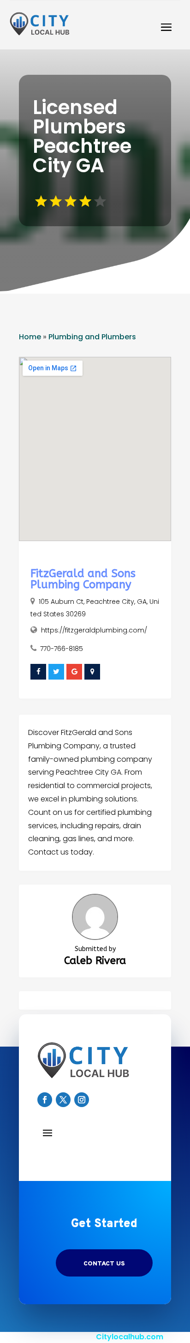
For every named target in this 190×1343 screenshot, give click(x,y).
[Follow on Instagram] (81, 1099)
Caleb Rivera (95, 960)
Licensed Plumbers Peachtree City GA (82, 136)
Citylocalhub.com (129, 1336)
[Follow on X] (63, 1099)
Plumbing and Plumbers (92, 336)
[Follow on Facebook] (44, 1099)
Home (30, 336)
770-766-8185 (61, 648)
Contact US (104, 1264)
